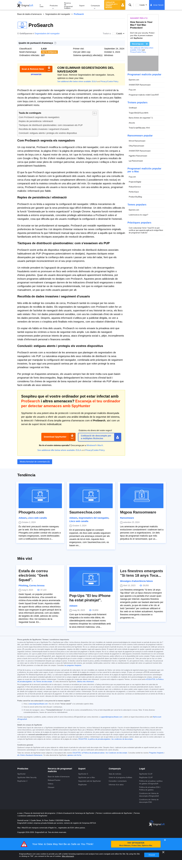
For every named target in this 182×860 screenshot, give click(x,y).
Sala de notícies (115, 774)
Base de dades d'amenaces (29, 14)
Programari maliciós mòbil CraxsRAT (144, 95)
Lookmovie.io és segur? (138, 215)
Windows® (91, 445)
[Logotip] (25, 5)
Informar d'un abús (116, 785)
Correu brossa (36, 585)
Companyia (95, 6)
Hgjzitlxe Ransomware (138, 156)
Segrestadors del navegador (57, 14)
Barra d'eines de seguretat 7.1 (141, 118)
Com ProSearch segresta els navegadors (39, 117)
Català (142, 5)
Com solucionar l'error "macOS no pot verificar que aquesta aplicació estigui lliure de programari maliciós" (146, 230)
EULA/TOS (77, 753)
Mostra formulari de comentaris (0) (35, 462)
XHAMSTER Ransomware (140, 85)
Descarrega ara (137, 44)
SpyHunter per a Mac (86, 777)
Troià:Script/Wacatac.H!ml (139, 128)
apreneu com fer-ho (74, 755)
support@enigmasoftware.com (111, 717)
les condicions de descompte (122, 739)
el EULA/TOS (150, 679)
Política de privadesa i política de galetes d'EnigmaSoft (150, 782)
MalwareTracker (54, 780)
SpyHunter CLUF (146, 774)
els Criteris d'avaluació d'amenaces (29, 755)
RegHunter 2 (22, 781)
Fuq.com (132, 90)
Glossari (51, 787)
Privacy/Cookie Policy (109, 81)
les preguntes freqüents (73, 665)
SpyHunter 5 (83, 774)
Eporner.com (134, 80)
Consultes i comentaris (118, 781)
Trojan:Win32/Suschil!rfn (138, 113)
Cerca (130, 5)
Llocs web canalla (37, 518)
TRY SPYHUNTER (135, 844)
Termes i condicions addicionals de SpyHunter (114, 813)
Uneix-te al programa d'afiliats (120, 777)
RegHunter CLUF (146, 777)
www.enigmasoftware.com (38, 704)
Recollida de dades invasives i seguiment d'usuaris (44, 129)
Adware (23, 518)
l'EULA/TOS (82, 739)
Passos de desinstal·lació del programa (40, 813)
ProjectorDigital (135, 182)
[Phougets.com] (40, 495)
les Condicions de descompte (116, 753)
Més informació (68, 856)
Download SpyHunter (55, 437)
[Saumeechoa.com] (91, 495)
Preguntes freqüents (156, 753)
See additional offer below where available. (74, 81)
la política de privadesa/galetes (99, 739)
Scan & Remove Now (33, 69)
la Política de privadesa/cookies (93, 753)
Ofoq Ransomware (136, 146)
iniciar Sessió (158, 5)
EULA (94, 81)
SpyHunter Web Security (27, 777)
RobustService (135, 187)
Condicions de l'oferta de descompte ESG (149, 801)
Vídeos (50, 784)
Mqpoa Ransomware (138, 512)
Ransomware (127, 518)
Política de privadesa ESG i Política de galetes (149, 788)
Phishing (23, 585)
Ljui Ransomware (136, 161)
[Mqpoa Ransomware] (141, 495)
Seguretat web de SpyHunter (89, 781)
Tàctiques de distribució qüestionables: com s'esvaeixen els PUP (51, 125)
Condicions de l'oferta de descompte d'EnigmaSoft (149, 794)
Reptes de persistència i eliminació (36, 121)
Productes (54, 6)
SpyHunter (21, 774)
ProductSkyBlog (135, 197)
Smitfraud (133, 108)
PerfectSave (134, 192)
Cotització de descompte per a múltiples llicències (111, 4)
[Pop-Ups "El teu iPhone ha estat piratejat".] (91, 579)
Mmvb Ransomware (137, 141)
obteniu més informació (85, 681)
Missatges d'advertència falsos (136, 581)
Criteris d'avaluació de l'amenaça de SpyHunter (76, 813)
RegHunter (82, 785)
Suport (81, 6)
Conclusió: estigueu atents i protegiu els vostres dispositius (48, 133)
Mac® (100, 445)
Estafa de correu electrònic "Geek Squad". (33, 575)
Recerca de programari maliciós (68, 5)
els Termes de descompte (43, 681)
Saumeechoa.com (85, 512)
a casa (41, 5)
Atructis (132, 123)
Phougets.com (31, 512)
